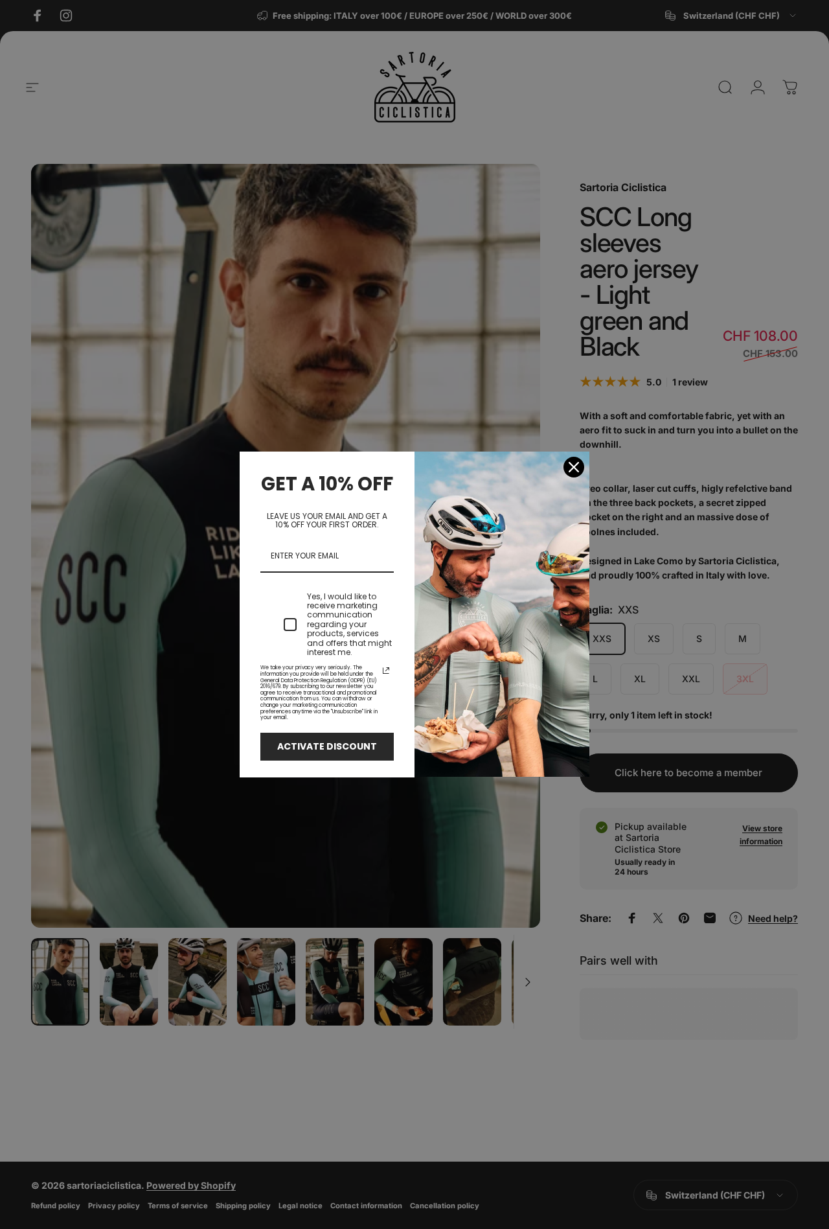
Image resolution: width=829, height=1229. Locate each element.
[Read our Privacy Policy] (386, 670)
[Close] (573, 467)
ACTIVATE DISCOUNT (327, 746)
